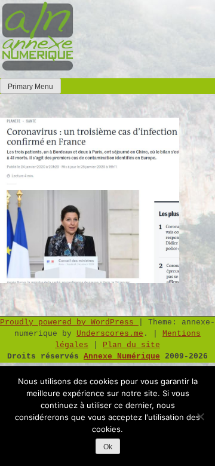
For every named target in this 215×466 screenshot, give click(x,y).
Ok (107, 447)
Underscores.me (109, 333)
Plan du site (131, 345)
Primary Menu (30, 86)
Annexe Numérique (122, 356)
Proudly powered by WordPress (69, 322)
